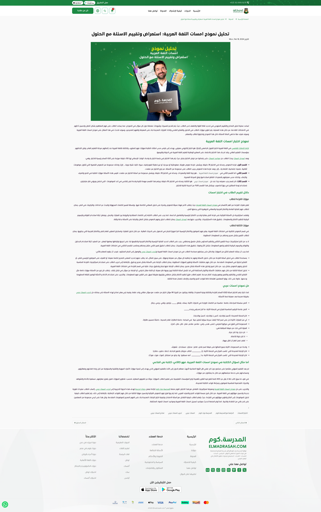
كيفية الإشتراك (175, 11)
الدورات (187, 11)
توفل (127, 460)
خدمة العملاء (157, 444)
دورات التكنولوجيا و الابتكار (85, 466)
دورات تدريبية (140, 389)
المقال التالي (240, 423)
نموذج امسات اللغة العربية (208, 173)
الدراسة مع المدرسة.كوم (225, 413)
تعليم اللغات (124, 448)
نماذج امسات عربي (157, 413)
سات (127, 472)
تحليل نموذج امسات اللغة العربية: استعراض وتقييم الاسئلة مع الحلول (202, 19)
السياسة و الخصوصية (154, 462)
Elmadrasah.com (159, 508)
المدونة (163, 11)
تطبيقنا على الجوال (188, 474)
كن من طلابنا (82, 10)
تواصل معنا (153, 11)
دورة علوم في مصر (88, 448)
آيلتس (126, 478)
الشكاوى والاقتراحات (154, 468)
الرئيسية (196, 11)
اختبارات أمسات (90, 478)
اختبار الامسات (243, 413)
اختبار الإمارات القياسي (240, 148)
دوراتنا (193, 450)
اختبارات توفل (90, 472)
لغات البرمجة (124, 454)
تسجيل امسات (239, 158)
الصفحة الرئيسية (243, 19)
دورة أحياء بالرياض (89, 454)
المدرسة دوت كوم (163, 389)
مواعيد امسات (214, 158)
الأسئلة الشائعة (156, 450)
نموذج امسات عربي (201, 181)
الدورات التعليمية (122, 442)
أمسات (126, 466)
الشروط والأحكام (156, 456)
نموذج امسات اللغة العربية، (207, 205)
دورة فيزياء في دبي (87, 442)
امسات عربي (190, 413)
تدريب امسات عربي (148, 251)
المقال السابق (81, 423)
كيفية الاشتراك (190, 462)
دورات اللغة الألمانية (88, 460)
